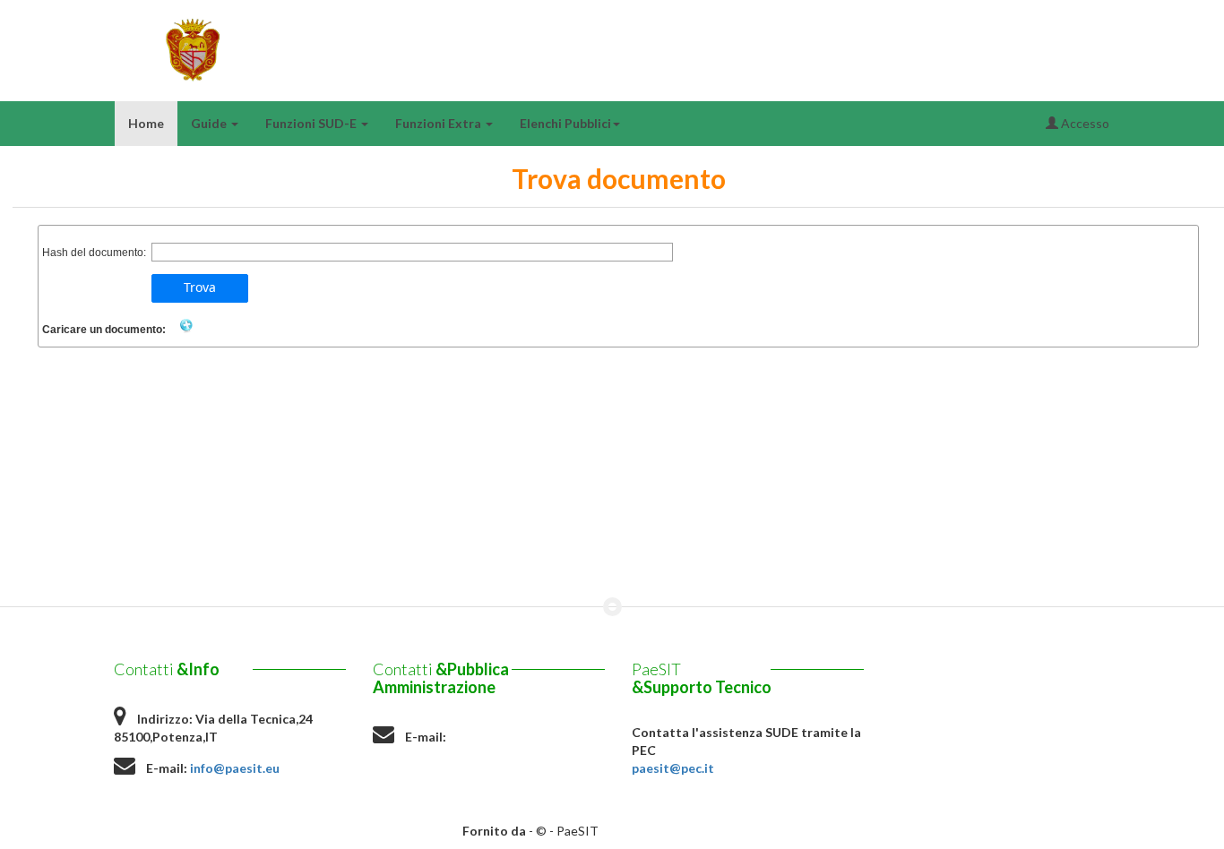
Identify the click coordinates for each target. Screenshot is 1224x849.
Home (146, 123)
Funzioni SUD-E (312, 123)
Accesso (1083, 123)
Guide (210, 123)
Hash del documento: (94, 252)
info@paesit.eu (235, 768)
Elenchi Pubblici (565, 123)
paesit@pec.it (673, 768)
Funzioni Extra (439, 123)
